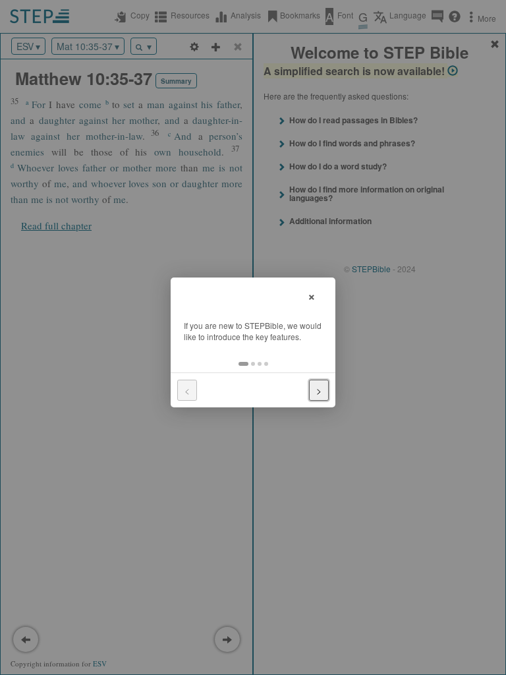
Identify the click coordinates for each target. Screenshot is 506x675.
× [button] (312, 295)
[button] (243, 364)
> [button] (319, 390)
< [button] (187, 390)
